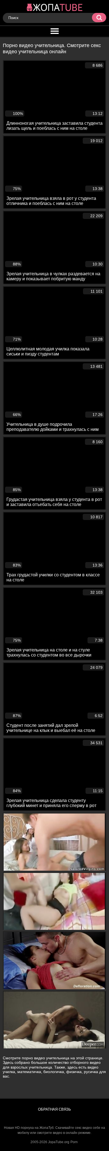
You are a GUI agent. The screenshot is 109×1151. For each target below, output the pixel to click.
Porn (74, 1142)
